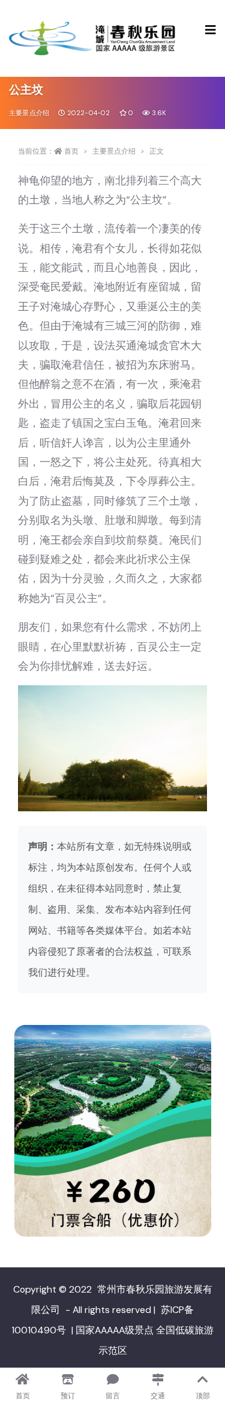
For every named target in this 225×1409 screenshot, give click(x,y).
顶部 (203, 1396)
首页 (71, 151)
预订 (68, 1396)
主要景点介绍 (29, 113)
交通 (158, 1396)
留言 (113, 1396)
